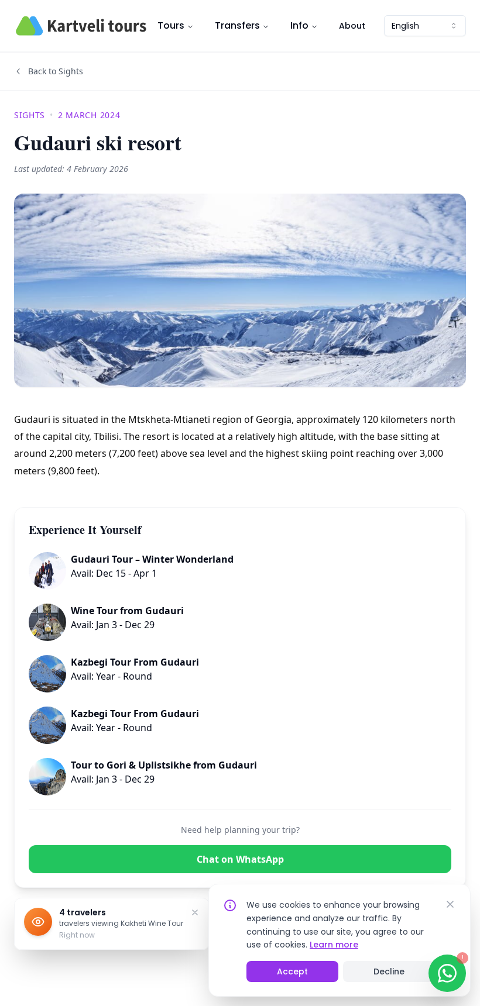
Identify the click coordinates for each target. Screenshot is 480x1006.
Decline (388, 971)
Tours (170, 25)
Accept (292, 971)
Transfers (237, 25)
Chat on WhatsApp (240, 859)
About (352, 26)
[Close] (450, 904)
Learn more (334, 944)
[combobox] (425, 25)
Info (299, 25)
